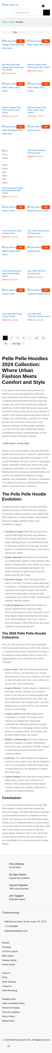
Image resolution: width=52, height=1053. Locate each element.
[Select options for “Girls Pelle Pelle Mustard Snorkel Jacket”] (35, 226)
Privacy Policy (8, 1016)
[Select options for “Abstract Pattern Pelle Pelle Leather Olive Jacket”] (35, 103)
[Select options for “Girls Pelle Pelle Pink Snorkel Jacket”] (35, 266)
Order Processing (9, 990)
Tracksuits (6, 947)
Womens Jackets (9, 960)
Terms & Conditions (11, 1012)
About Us (6, 973)
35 (43, 338)
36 (6, 344)
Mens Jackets (8, 956)
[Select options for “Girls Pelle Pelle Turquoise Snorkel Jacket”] (35, 309)
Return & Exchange (11, 1007)
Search (46, 12)
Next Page (16, 344)
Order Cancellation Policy (13, 1003)
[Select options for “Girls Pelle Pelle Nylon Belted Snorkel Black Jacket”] (10, 266)
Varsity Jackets (8, 964)
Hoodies (5, 943)
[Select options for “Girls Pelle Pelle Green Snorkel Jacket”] (10, 226)
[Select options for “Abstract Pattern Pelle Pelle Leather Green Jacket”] (10, 103)
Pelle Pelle (32, 429)
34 (37, 338)
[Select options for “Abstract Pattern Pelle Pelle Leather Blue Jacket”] (35, 60)
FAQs (4, 977)
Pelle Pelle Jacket (29, 714)
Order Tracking (9, 982)
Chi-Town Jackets (10, 951)
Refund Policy (8, 1021)
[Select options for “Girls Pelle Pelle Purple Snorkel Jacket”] (10, 309)
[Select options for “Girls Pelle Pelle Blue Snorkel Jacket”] (35, 145)
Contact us (6, 986)
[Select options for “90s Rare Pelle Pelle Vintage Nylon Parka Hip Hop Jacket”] (10, 60)
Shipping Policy (9, 999)
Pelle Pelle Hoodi (31, 812)
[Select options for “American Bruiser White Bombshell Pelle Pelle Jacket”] (10, 145)
